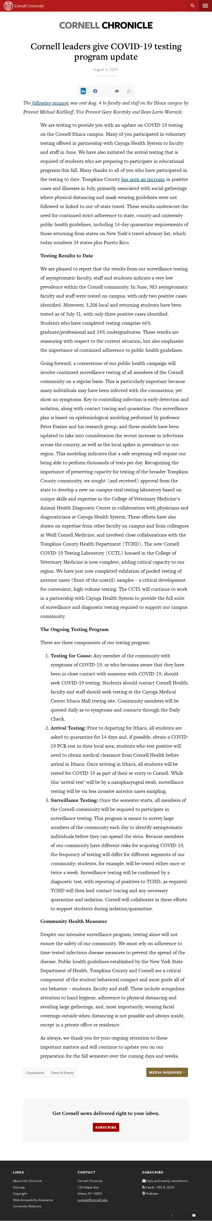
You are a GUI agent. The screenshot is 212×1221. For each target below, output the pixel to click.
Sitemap (19, 1187)
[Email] (194, 1215)
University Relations (27, 1206)
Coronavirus (35, 1072)
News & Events (62, 1072)
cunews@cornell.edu (93, 1199)
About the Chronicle (27, 1180)
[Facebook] (171, 1215)
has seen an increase (143, 179)
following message (50, 102)
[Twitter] (183, 1215)
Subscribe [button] (106, 1127)
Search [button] (193, 6)
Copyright (20, 1193)
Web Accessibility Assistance (33, 1199)
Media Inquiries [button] (166, 1072)
